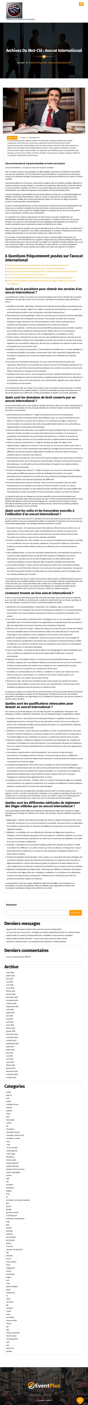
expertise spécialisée (61, 148)
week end (10, 1348)
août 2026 (10, 973)
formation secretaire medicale (18, 1200)
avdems (9, 1111)
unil (7, 1342)
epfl (7, 1178)
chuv (8, 1141)
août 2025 (10, 1010)
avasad (9, 1108)
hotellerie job (11, 1216)
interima (9, 1234)
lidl (7, 1253)
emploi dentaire (12, 1166)
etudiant (9, 1185)
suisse (8, 1311)
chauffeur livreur (13, 1132)
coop (8, 1145)
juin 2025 (9, 1016)
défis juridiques (29, 145)
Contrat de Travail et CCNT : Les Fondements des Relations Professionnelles (36, 942)
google (9, 1209)
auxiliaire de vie (12, 1104)
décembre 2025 (12, 997)
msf (7, 1280)
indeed (9, 1228)
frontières (72, 148)
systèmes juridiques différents (69, 153)
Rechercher (11, 905)
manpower (10, 1274)
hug (7, 1222)
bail (7, 1117)
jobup (8, 1243)
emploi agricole (12, 1163)
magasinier (10, 1268)
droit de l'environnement (44, 145)
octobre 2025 (11, 1003)
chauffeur (10, 1129)
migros (8, 1277)
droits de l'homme (18, 148)
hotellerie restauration (15, 1219)
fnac (8, 1194)
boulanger (10, 1120)
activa (8, 1092)
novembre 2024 (12, 1037)
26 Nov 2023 (12, 137)
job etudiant (11, 1237)
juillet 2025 (10, 1013)
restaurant (10, 1293)
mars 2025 (10, 1025)
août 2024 (10, 1047)
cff (7, 1126)
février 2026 (10, 991)
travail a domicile (13, 1333)
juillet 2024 (10, 1050)
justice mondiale (13, 150)
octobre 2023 (11, 1077)
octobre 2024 (11, 1040)
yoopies (9, 1351)
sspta (24, 137)
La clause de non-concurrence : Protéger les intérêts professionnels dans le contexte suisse (43, 932)
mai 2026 (9, 982)
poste (8, 1290)
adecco (9, 1095)
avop (8, 1114)
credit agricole (11, 1151)
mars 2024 (10, 1062)
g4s (7, 1203)
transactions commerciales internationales (22, 155)
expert (51, 148)
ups (7, 1345)
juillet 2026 (10, 976)
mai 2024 (9, 1056)
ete (7, 1182)
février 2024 (10, 1065)
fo (7, 1197)
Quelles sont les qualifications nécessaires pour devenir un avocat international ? (40, 278)
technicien (10, 1317)
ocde (8, 1283)
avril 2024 (10, 1059)
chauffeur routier (13, 1138)
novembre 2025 (12, 1000)
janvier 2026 (10, 994)
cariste (8, 1123)
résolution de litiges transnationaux (45, 153)
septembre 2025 (12, 1006)
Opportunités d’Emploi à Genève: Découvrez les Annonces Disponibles (34, 929)
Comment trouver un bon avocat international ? (26, 275)
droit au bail (11, 1160)
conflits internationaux (40, 140)
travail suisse (11, 1336)
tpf (7, 1327)
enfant (9, 1175)
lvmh (8, 1265)
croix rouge (10, 1154)
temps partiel (11, 1320)
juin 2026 (9, 979)
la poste (9, 1246)
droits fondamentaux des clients (36, 148)
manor (9, 1271)
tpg (7, 1330)
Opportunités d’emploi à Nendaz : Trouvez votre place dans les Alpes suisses (36, 939)
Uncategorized (34, 137)
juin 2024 (9, 1053)
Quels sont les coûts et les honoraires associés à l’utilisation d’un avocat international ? (42, 271)
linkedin (9, 1256)
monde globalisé (69, 150)
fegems (9, 1191)
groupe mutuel (12, 1212)
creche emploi (11, 1148)
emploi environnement (15, 1169)
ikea (7, 1225)
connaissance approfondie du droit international (46, 143)
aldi (7, 1098)
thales (8, 1323)
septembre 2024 (12, 1044)
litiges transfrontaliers (28, 150)
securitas (9, 1302)
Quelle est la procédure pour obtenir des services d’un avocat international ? (38, 265)
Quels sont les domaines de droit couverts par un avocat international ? (36, 268)
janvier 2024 (10, 1068)
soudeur (9, 1308)
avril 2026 (10, 985)
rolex (8, 1299)
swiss (8, 1314)
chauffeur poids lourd (15, 1135)
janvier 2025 (10, 1031)
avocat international (16, 140)
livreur (8, 1259)
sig (7, 1305)
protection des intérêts (23, 153)
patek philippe (12, 1286)
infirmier (9, 1231)
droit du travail (59, 145)
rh (7, 1296)
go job (8, 1206)
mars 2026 (10, 988)
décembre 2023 (12, 1071)
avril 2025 (9, 1022)
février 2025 (10, 1028)
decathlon (10, 1157)
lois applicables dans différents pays (50, 150)
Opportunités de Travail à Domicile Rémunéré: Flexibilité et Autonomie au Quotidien (39, 935)
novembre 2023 (12, 1074)
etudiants (10, 1188)
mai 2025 (9, 1019)
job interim (10, 1240)
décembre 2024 (12, 1034)
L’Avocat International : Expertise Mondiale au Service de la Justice (35, 163)
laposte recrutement (14, 1249)
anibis (8, 1101)
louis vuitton (11, 1262)
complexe (28, 140)
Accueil (21, 62)
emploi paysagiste (13, 1172)
